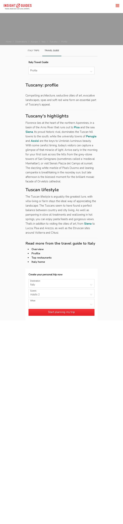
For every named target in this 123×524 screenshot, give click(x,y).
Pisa (77, 127)
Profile (36, 253)
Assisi (35, 141)
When (32, 301)
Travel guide (52, 50)
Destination (35, 281)
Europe (34, 41)
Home (9, 41)
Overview (38, 249)
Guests (33, 291)
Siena (29, 132)
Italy (44, 41)
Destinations (21, 41)
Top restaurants (42, 257)
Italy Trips (33, 50)
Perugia (91, 136)
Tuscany (53, 41)
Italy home (38, 262)
